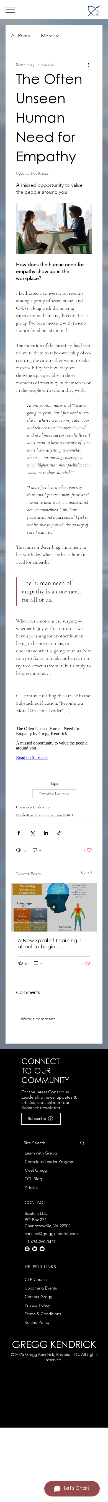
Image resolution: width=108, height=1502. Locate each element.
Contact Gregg (38, 1296)
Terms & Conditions (43, 1313)
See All (86, 873)
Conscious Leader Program (49, 1161)
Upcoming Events (41, 1288)
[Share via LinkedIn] (45, 833)
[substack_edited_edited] (27, 1248)
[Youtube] (42, 1248)
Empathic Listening (54, 794)
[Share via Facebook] (18, 833)
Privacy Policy (37, 1305)
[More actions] (88, 64)
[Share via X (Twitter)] (32, 833)
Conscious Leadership (33, 807)
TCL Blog (33, 1178)
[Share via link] (59, 833)
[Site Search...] (82, 1143)
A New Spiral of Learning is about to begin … (49, 944)
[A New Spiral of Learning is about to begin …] (54, 907)
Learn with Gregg (41, 1153)
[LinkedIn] (34, 1248)
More (47, 36)
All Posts (20, 36)
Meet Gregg (36, 1170)
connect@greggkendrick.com (51, 1233)
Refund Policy (37, 1322)
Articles (31, 1187)
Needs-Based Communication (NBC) (44, 815)
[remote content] (54, 741)
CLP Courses (36, 1279)
